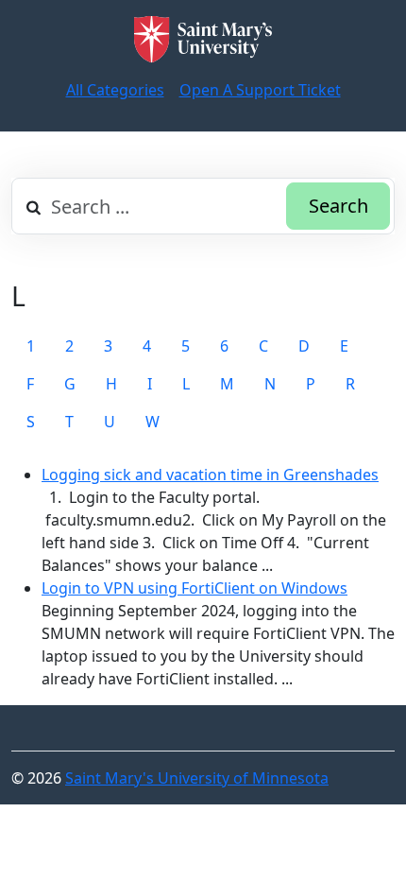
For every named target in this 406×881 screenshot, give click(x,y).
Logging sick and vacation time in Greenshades (210, 474)
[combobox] (203, 206)
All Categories (115, 89)
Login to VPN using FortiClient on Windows (194, 588)
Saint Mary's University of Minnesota (197, 778)
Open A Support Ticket (260, 89)
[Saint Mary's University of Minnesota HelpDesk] (203, 39)
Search (338, 205)
